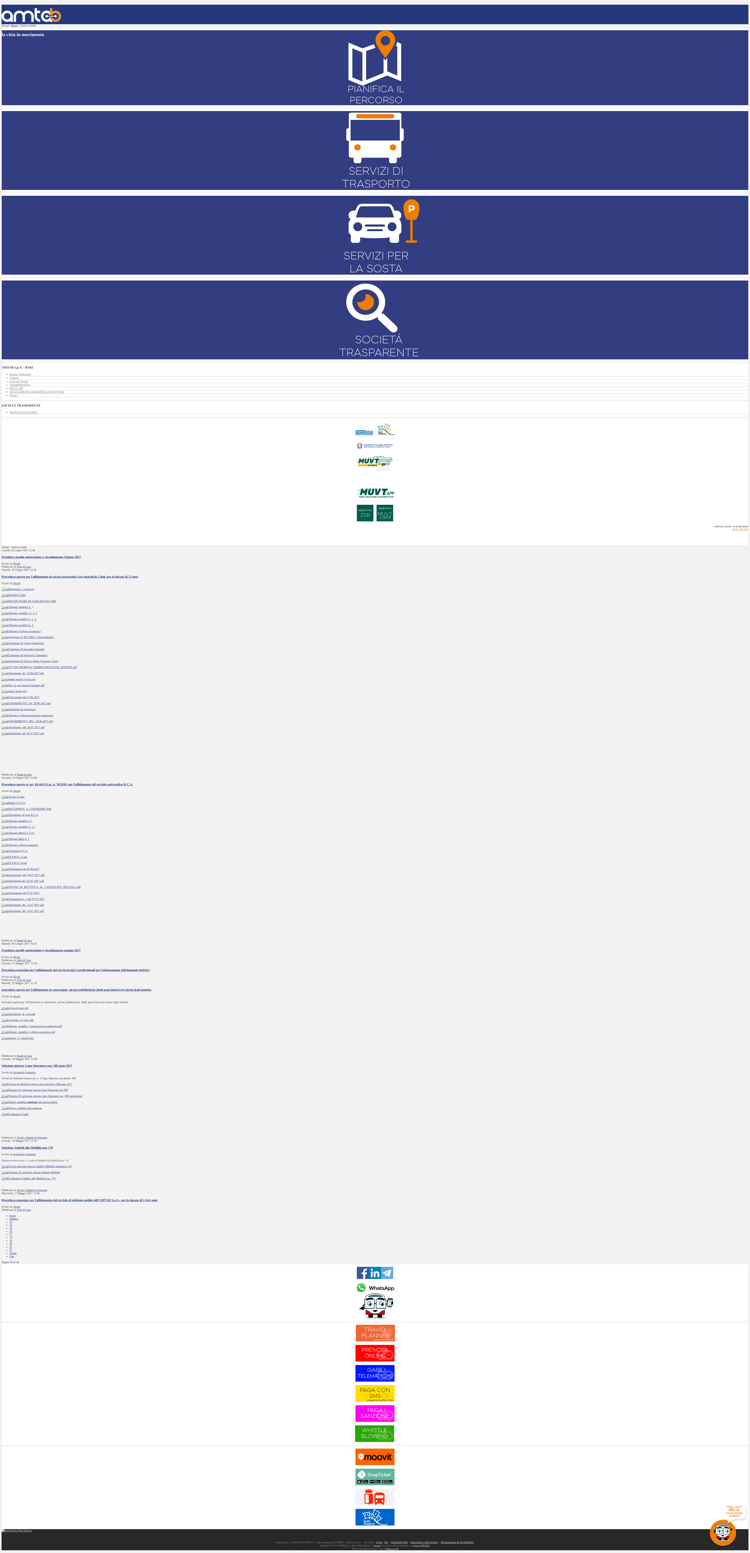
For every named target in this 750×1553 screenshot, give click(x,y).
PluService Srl (392, 1549)
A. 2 (26, 839)
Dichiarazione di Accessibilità (457, 1542)
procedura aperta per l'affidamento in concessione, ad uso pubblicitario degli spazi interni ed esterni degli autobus (76, 990)
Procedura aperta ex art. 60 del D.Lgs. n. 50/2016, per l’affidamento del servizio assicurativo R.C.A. (67, 784)
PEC (386, 1542)
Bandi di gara (24, 774)
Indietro (13, 1218)
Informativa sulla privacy (424, 1542)
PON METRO (740, 529)
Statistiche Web (399, 1542)
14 (10, 1225)
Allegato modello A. (20, 607)
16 (10, 1231)
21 (10, 1247)
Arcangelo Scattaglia (24, 1072)
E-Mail (379, 1542)
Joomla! (377, 1546)
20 (10, 1243)
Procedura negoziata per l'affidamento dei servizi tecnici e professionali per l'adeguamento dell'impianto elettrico (76, 970)
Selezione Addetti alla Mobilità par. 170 (27, 1148)
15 (10, 1228)
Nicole (16, 563)
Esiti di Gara (24, 566)
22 (10, 1250)
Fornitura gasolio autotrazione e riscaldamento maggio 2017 (41, 950)
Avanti (13, 1253)
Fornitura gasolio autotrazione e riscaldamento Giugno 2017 (41, 557)
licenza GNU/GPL (421, 1546)
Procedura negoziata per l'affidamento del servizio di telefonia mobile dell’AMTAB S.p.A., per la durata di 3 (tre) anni (79, 1200)
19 (10, 1240)
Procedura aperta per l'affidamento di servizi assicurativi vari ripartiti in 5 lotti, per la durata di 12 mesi (70, 577)
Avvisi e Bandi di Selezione (32, 1137)
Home (14, 25)
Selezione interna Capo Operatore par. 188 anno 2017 (37, 1066)
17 (10, 1234)
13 (10, 1222)
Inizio (12, 1215)
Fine (11, 1256)
